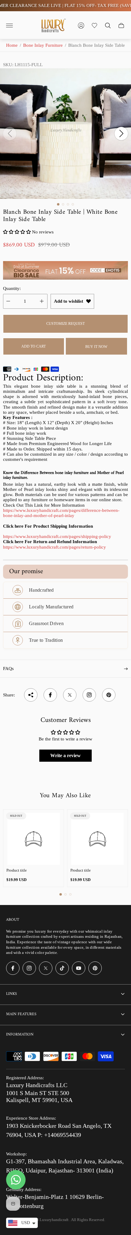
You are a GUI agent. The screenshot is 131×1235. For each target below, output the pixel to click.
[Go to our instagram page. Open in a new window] (29, 968)
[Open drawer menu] (9, 25)
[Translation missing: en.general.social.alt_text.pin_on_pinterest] (108, 695)
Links (11, 993)
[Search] (108, 25)
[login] (81, 25)
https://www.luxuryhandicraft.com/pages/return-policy (54, 547)
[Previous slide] (9, 133)
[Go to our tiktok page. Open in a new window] (62, 968)
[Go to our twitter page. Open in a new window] (45, 968)
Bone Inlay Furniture (43, 45)
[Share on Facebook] (50, 695)
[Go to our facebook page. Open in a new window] (12, 968)
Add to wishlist (68, 301)
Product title (16, 870)
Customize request (65, 324)
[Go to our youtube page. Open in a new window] (78, 968)
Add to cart (33, 346)
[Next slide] (121, 133)
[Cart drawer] (121, 25)
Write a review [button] (65, 755)
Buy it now (96, 347)
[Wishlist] (94, 25)
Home (12, 45)
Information (20, 1034)
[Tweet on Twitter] (69, 695)
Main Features (21, 1014)
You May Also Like (65, 795)
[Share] (30, 695)
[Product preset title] (33, 839)
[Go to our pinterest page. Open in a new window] (95, 968)
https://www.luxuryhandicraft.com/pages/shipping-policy (57, 536)
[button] (58, 204)
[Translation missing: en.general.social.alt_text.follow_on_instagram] (89, 695)
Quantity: (12, 288)
